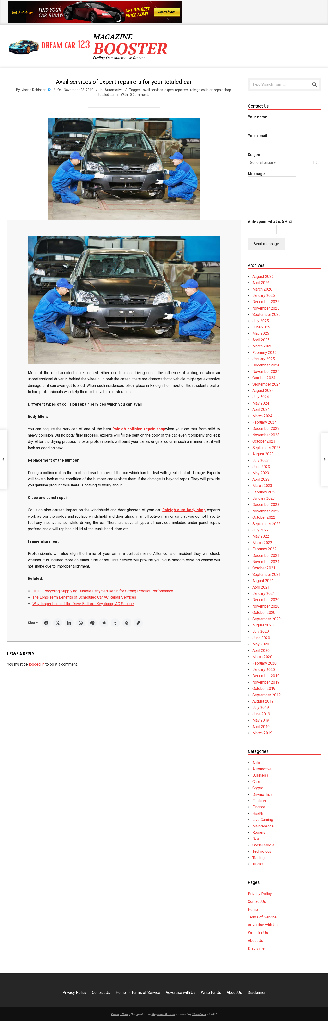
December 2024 (265, 365)
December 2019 (265, 676)
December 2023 (265, 428)
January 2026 (263, 295)
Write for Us (258, 932)
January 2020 (263, 669)
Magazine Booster (163, 1014)
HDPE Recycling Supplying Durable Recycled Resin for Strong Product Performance (102, 591)
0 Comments (140, 95)
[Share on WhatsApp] (80, 622)
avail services (153, 90)
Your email (257, 136)
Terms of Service (262, 917)
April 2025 (261, 340)
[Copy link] (138, 622)
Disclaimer (257, 948)
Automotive (114, 90)
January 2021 (263, 593)
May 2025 (260, 333)
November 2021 (265, 561)
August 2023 (263, 454)
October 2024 (263, 378)
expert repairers (176, 90)
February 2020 (264, 663)
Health (257, 813)
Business (260, 775)
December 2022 (265, 504)
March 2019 (262, 733)
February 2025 (264, 352)
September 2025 (266, 314)
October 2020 (263, 612)
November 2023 (265, 435)
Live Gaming (262, 819)
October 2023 (263, 441)
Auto (256, 762)
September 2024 (266, 384)
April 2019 (261, 726)
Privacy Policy (260, 894)
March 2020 (262, 657)
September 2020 (266, 619)
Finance (258, 807)
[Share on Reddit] (103, 622)
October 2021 (263, 568)
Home (253, 909)
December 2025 (265, 301)
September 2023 (266, 447)
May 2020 (260, 644)
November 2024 (265, 371)
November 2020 (265, 606)
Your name (257, 117)
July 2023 (260, 460)
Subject (254, 154)
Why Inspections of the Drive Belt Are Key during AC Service (83, 603)
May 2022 (260, 536)
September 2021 (266, 574)
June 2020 (261, 638)
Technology (262, 851)
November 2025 (265, 308)
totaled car (106, 95)
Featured (259, 800)
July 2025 (260, 321)
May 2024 (260, 403)
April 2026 (261, 282)
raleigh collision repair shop (210, 90)
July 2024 (260, 397)
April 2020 (261, 650)
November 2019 (265, 682)
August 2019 (263, 701)
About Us (255, 940)
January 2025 (263, 359)
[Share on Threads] (126, 622)
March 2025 (262, 346)
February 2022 (264, 549)
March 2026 (262, 289)
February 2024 (264, 422)
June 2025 (261, 327)
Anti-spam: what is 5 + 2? (270, 221)
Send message (266, 244)
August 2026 (263, 276)
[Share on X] (57, 622)
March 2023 (262, 485)
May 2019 (260, 720)
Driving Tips (262, 794)
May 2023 (260, 473)
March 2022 (262, 543)
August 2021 (263, 580)
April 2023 (261, 479)
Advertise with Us (263, 925)
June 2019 (261, 714)
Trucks (257, 864)
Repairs (258, 832)
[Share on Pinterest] (92, 622)
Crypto (257, 788)
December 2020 (265, 599)
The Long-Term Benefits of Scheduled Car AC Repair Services (84, 597)
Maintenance (263, 826)
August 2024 (263, 390)
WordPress (199, 1014)
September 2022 (266, 524)
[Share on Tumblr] (115, 622)
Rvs (255, 838)
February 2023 (264, 492)
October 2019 (263, 688)
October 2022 (263, 517)
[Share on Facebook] (46, 622)
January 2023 (263, 498)
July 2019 (260, 707)
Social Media (263, 845)
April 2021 (261, 587)
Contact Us (257, 901)
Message (256, 173)
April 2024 (261, 409)
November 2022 (265, 511)
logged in (36, 664)
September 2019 (266, 695)
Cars (256, 781)
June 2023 (261, 466)
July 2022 (260, 530)
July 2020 (260, 631)
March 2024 (262, 416)
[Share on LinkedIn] (69, 622)
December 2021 (265, 555)
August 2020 (263, 625)
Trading (258, 858)
